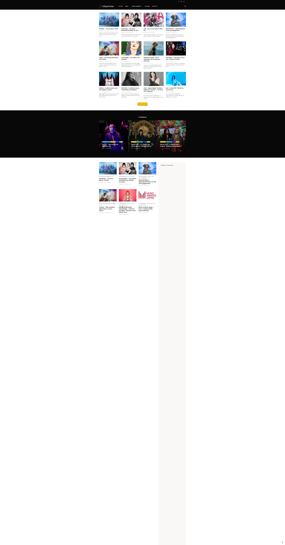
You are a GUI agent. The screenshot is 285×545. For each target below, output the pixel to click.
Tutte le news (142, 104)
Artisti (121, 6)
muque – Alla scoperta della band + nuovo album (107, 208)
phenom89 (123, 32)
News (126, 6)
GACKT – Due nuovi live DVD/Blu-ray (110, 145)
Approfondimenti (136, 6)
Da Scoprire (110, 203)
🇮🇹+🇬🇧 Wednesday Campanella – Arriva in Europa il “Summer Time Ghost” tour (127, 209)
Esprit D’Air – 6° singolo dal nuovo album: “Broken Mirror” (141, 145)
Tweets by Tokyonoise (167, 165)
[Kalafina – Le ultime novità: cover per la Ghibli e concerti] (109, 79)
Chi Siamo (147, 6)
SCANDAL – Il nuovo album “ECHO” (109, 28)
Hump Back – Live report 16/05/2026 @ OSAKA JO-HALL (127, 180)
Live (139, 205)
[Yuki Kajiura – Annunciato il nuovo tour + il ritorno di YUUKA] (176, 48)
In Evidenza (112, 141)
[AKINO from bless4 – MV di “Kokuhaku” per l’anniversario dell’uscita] (154, 48)
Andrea (120, 214)
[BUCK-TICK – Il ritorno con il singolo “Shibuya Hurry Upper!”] (171, 136)
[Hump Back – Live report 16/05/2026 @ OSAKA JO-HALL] (131, 20)
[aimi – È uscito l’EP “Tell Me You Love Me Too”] (176, 79)
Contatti (154, 6)
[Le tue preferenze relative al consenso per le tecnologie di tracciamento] (282, 542)
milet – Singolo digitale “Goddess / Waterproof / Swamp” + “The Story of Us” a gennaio (153, 89)
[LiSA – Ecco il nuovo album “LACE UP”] (154, 20)
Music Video (140, 141)
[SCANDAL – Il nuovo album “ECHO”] (109, 20)
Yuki (122, 61)
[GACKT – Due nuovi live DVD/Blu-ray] (113, 136)
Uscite (121, 141)
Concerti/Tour (105, 141)
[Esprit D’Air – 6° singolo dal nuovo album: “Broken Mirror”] (142, 136)
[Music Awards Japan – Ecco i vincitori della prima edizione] (147, 195)
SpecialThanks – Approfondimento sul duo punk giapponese (147, 181)
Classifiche (149, 203)
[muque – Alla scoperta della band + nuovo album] (109, 48)
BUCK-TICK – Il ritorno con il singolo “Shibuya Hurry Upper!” (170, 145)
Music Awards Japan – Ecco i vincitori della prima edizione (146, 208)
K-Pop (153, 203)
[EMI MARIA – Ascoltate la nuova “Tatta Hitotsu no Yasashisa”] (131, 79)
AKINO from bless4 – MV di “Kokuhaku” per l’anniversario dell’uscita (152, 59)
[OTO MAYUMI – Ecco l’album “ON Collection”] (131, 48)
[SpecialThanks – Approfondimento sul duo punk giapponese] (176, 20)
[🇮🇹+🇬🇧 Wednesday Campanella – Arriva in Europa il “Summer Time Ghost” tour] (127, 195)
